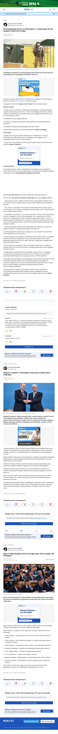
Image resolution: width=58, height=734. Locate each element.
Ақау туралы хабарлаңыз (31, 721)
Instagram (48, 355)
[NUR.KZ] (29, 9)
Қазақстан (11, 545)
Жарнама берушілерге (47, 721)
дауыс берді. (39, 667)
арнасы (21, 625)
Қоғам (5, 20)
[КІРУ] (53, 9)
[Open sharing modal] (36, 531)
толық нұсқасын (21, 101)
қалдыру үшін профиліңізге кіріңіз (38, 313)
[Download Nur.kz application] (29, 3)
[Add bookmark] (51, 531)
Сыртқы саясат (12, 363)
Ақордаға (44, 422)
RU (50, 9)
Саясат (5, 363)
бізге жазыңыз (21, 280)
